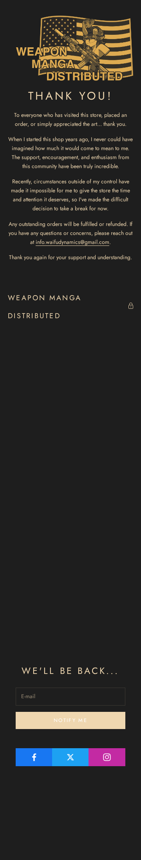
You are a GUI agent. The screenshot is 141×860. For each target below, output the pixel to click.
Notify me (70, 720)
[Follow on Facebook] (34, 757)
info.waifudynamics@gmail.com (72, 242)
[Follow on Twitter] (70, 757)
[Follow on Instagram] (107, 757)
